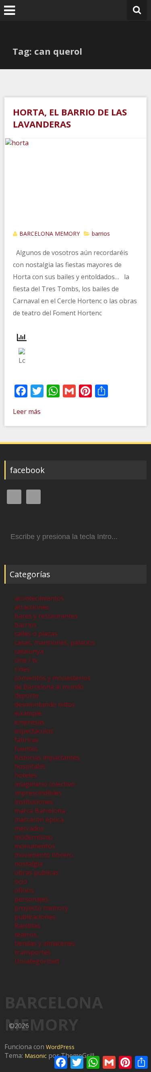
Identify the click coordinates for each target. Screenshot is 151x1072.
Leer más (27, 411)
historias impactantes (47, 757)
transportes (32, 952)
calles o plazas (36, 633)
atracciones (31, 607)
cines (22, 669)
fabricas (26, 739)
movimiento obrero (43, 854)
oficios (24, 890)
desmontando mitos (44, 704)
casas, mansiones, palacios (54, 642)
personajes (31, 899)
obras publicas (36, 872)
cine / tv (26, 660)
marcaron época (39, 819)
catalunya (28, 651)
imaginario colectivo (44, 784)
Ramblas (27, 925)
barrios (101, 233)
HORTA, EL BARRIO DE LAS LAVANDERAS (70, 118)
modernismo (33, 837)
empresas (29, 722)
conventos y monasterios (52, 677)
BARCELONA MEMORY (49, 233)
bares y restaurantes (46, 615)
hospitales (30, 766)
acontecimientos (39, 598)
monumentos (34, 846)
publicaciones (35, 916)
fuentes (26, 748)
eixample (27, 713)
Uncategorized (36, 961)
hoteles (25, 775)
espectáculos (34, 730)
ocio (20, 881)
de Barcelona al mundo (49, 686)
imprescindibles (38, 792)
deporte (26, 695)
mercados (29, 828)
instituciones (33, 801)
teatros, (26, 934)
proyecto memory (41, 907)
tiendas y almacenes (44, 943)
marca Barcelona (39, 810)
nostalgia (28, 863)
